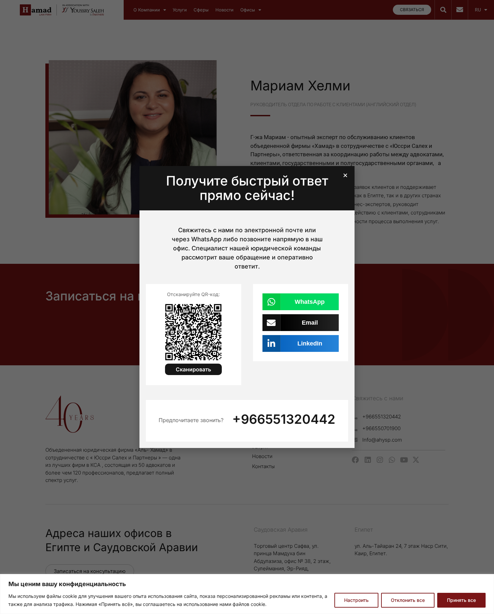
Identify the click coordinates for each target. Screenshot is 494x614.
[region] (247, 594)
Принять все (461, 600)
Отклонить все (408, 600)
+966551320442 (283, 419)
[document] (247, 307)
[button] (345, 175)
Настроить (356, 600)
